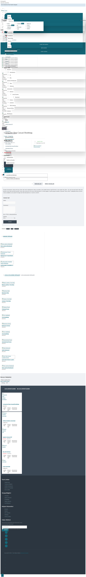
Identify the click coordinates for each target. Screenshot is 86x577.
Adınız (4, 200)
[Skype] (6, 542)
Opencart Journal (24, 553)
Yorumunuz (5, 205)
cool (12, 228)
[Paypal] (5, 563)
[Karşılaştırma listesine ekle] (7, 247)
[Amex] (5, 567)
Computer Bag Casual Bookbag (11, 404)
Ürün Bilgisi (38, 183)
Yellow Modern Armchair (9, 420)
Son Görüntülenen (10, 388)
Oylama (5, 216)
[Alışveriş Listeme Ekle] (2, 247)
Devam (9, 221)
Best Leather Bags (5, 381)
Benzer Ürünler (7, 236)
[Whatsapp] (6, 546)
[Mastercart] (5, 560)
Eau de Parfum (6, 451)
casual (8, 228)
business (16, 228)
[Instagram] (6, 539)
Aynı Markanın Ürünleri (28, 275)
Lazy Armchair (6, 466)
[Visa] (5, 556)
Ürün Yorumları (49, 183)
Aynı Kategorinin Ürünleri (12, 275)
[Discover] (5, 570)
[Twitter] (6, 535)
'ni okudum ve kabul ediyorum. (11, 529)
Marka (4, 37)
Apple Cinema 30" (7, 437)
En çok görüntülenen (23, 388)
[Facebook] (6, 532)
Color (5, 150)
